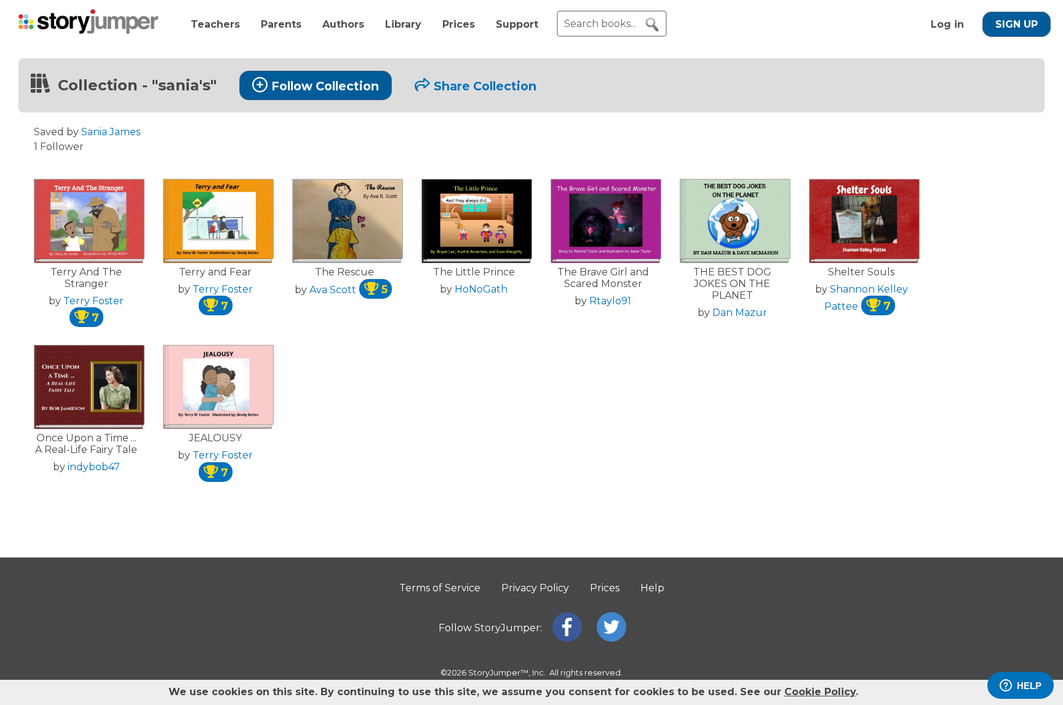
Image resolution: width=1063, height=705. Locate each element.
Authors (343, 24)
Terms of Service (439, 588)
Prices (458, 24)
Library (403, 24)
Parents (281, 24)
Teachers (215, 24)
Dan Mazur (739, 312)
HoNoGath (481, 289)
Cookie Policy (820, 692)
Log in (947, 24)
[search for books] (652, 24)
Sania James (110, 132)
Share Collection (485, 86)
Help (652, 588)
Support (517, 24)
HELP (1029, 685)
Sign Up (1016, 24)
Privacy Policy (535, 588)
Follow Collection (325, 86)
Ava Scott (348, 290)
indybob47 (94, 467)
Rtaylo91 (610, 301)
